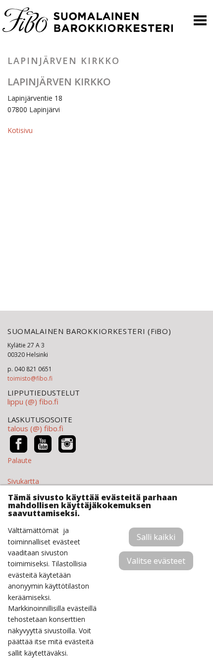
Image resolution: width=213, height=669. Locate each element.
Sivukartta (23, 481)
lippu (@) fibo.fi (32, 401)
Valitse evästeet (156, 560)
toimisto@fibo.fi (30, 378)
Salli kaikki (156, 537)
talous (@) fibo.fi (35, 428)
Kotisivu (20, 130)
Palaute (19, 460)
